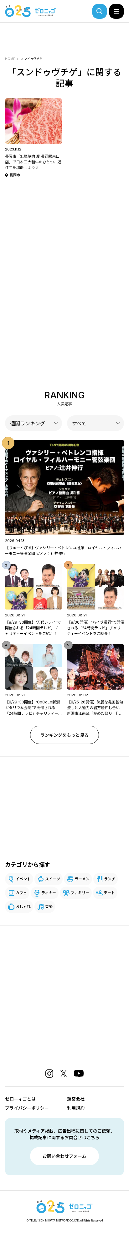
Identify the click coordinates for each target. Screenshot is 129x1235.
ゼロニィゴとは (20, 1098)
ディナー (48, 892)
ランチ (109, 879)
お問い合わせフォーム (64, 1156)
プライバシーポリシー (27, 1108)
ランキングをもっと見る (64, 735)
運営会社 (76, 1098)
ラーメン (82, 879)
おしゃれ (23, 906)
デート (109, 892)
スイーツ (52, 879)
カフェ (21, 892)
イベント (23, 879)
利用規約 (76, 1108)
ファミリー (79, 892)
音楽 (49, 906)
